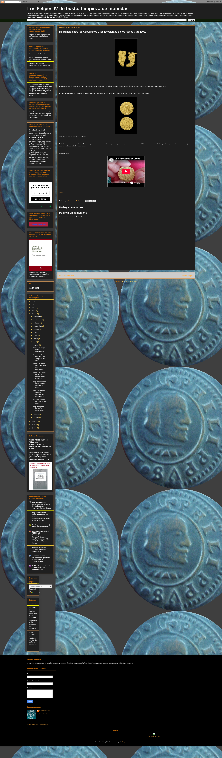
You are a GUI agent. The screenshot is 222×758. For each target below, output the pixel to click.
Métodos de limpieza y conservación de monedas (33, 612)
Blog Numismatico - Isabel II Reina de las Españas (40, 514)
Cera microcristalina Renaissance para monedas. (39, 64)
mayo (36, 339)
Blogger (124, 742)
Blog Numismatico (39, 502)
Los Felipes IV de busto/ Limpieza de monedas (77, 8)
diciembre (37, 316)
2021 (34, 314)
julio (35, 332)
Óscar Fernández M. (45, 711)
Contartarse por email (154, 736)
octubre (37, 323)
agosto (36, 329)
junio (36, 335)
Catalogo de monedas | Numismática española (41, 526)
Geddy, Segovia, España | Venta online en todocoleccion (41, 567)
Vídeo (61, 192)
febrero (36, 414)
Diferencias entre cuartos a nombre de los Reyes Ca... (39, 375)
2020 (34, 421)
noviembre (38, 320)
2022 (34, 311)
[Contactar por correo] (154, 734)
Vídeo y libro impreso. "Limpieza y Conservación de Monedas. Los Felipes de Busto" (40, 444)
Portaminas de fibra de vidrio (39, 54)
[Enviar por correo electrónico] (86, 201)
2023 (34, 307)
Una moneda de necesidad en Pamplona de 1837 (39, 358)
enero (36, 418)
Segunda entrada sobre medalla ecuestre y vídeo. (39, 384)
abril (35, 342)
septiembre (38, 326)
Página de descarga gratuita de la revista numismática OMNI (39, 36)
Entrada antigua (187, 275)
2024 (34, 304)
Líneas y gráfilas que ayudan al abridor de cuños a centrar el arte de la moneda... (33, 640)
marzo (36, 345)
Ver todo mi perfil (42, 714)
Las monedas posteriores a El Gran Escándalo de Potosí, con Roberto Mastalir (41, 506)
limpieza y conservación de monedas (37, 724)
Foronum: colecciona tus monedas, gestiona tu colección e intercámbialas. (41, 558)
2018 (34, 428)
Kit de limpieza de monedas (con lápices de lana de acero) (40, 59)
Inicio (128, 275)
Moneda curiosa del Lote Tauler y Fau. (39, 401)
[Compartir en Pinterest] (95, 201)
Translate (37, 593)
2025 (34, 301)
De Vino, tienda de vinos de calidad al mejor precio (39, 549)
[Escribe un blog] (88, 201)
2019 (34, 425)
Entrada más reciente (66, 275)
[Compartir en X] (90, 201)
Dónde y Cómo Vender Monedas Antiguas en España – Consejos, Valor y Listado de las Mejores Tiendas (41, 539)
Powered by (35, 206)
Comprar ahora (38, 224)
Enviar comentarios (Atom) (130, 281)
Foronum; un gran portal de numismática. (39, 350)
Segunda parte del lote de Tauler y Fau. (39, 409)
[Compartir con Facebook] (92, 201)
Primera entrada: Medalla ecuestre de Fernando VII (39, 393)
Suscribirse (40, 199)
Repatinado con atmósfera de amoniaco (33, 624)
